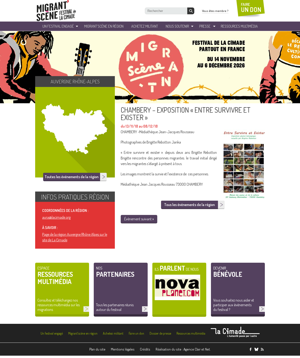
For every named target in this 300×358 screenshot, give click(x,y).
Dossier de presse (160, 333)
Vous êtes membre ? (215, 11)
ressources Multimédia (239, 26)
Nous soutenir (177, 26)
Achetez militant (144, 26)
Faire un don (136, 333)
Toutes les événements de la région (71, 176)
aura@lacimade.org (56, 217)
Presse (204, 26)
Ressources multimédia (190, 333)
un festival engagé (58, 26)
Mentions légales (123, 349)
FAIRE (251, 7)
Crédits (145, 349)
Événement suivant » (139, 219)
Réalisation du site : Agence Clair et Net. (183, 349)
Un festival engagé (52, 333)
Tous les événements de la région (189, 204)
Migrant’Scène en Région (104, 26)
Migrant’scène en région (83, 333)
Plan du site (97, 349)
